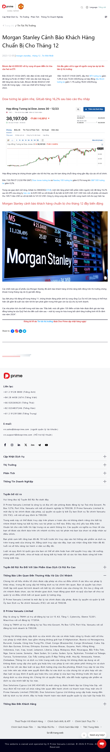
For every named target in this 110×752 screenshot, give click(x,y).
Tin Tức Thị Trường (26, 25)
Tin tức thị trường (45, 321)
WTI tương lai (95, 75)
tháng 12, (37, 55)
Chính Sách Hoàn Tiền (22, 726)
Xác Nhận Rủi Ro (46, 726)
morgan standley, (24, 55)
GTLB (48, 190)
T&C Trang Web (91, 726)
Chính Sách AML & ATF (59, 721)
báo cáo (26, 193)
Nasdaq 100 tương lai (62, 180)
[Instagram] (16, 331)
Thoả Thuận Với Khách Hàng (29, 721)
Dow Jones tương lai (41, 180)
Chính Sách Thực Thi (85, 721)
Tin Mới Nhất (47, 55)
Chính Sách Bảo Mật (69, 726)
